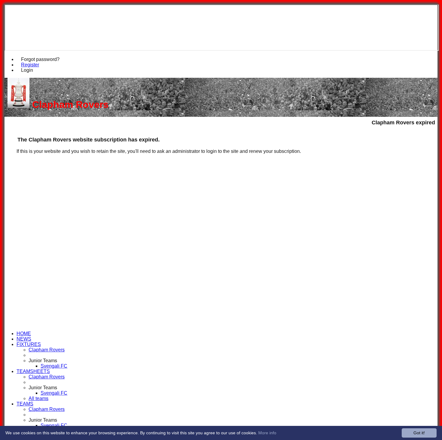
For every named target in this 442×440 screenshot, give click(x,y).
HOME (24, 333)
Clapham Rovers (47, 349)
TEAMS (25, 403)
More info (267, 432)
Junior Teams (43, 360)
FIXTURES (29, 344)
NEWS (24, 338)
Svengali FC (54, 366)
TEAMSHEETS (33, 371)
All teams (38, 398)
